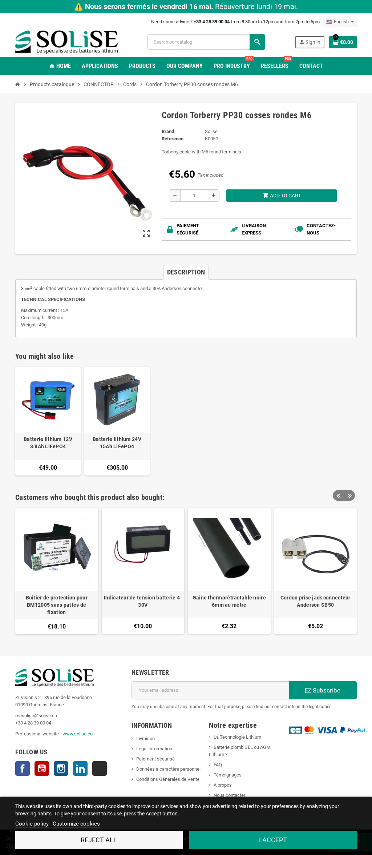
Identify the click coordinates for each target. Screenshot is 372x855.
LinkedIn (80, 768)
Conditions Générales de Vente (167, 779)
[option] (56, 571)
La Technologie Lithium (237, 737)
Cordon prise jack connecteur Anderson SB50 (315, 601)
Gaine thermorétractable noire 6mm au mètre (229, 601)
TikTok (99, 768)
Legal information (154, 748)
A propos (223, 785)
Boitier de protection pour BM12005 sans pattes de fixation (57, 605)
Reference (172, 138)
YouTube (42, 768)
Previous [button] (338, 495)
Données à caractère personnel (168, 769)
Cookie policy (32, 823)
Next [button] (349, 495)
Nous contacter (229, 795)
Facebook (22, 768)
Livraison (145, 738)
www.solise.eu (77, 733)
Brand (168, 131)
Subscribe (325, 690)
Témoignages (228, 775)
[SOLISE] (66, 41)
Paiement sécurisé (155, 759)
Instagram (61, 768)
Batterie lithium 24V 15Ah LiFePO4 (117, 442)
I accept (273, 840)
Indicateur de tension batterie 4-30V (143, 601)
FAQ (218, 764)
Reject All (99, 840)
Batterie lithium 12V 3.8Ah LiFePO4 (48, 442)
